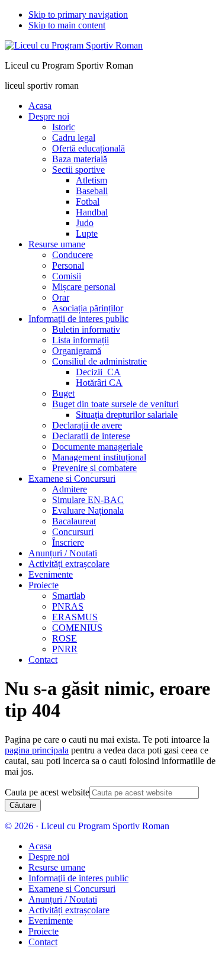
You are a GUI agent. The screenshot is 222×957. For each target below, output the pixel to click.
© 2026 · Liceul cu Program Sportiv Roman (87, 826)
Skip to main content (66, 25)
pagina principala (37, 750)
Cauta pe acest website (47, 792)
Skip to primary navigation (78, 14)
